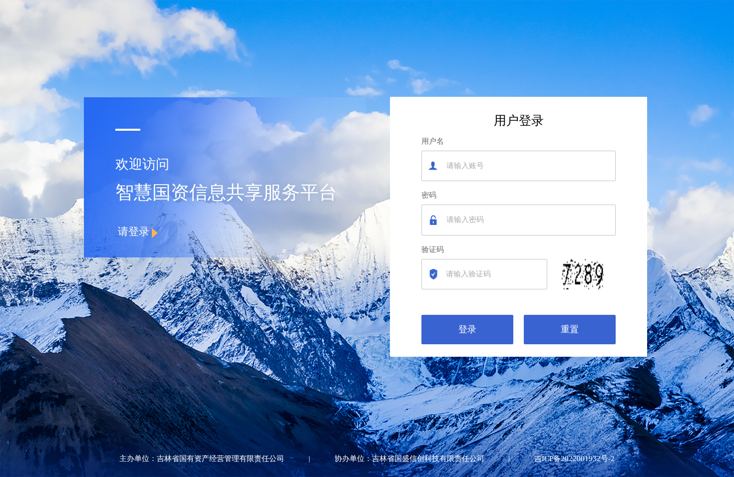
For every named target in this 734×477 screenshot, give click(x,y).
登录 (467, 329)
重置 (570, 329)
